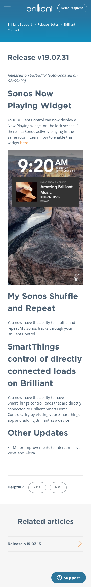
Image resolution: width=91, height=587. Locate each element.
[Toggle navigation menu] (7, 8)
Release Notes (48, 24)
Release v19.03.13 (24, 543)
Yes (37, 487)
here (24, 142)
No (58, 487)
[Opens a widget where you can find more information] (68, 578)
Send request (72, 8)
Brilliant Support (20, 24)
